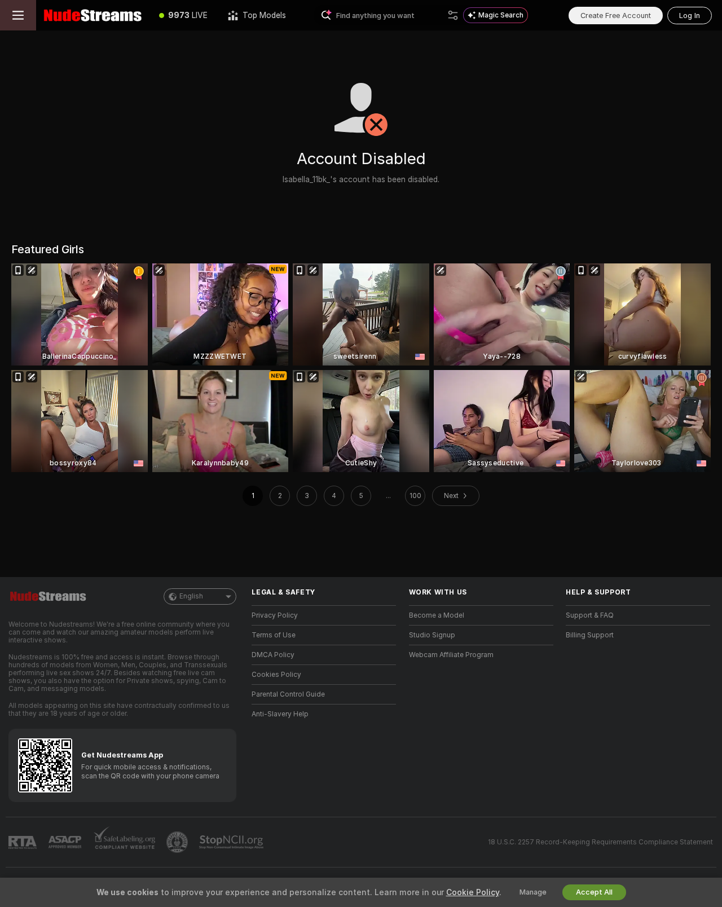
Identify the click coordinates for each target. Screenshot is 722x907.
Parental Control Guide (288, 694)
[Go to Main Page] (92, 15)
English (191, 596)
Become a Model (436, 615)
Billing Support (590, 635)
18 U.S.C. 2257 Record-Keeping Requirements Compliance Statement (600, 842)
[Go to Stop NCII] (232, 842)
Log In (689, 15)
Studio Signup (432, 635)
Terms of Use (274, 635)
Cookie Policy (472, 892)
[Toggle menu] (18, 15)
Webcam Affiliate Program (451, 655)
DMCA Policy (273, 655)
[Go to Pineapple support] (178, 842)
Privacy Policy (275, 615)
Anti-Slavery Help (280, 714)
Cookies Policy (276, 675)
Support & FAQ (590, 615)
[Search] (453, 15)
